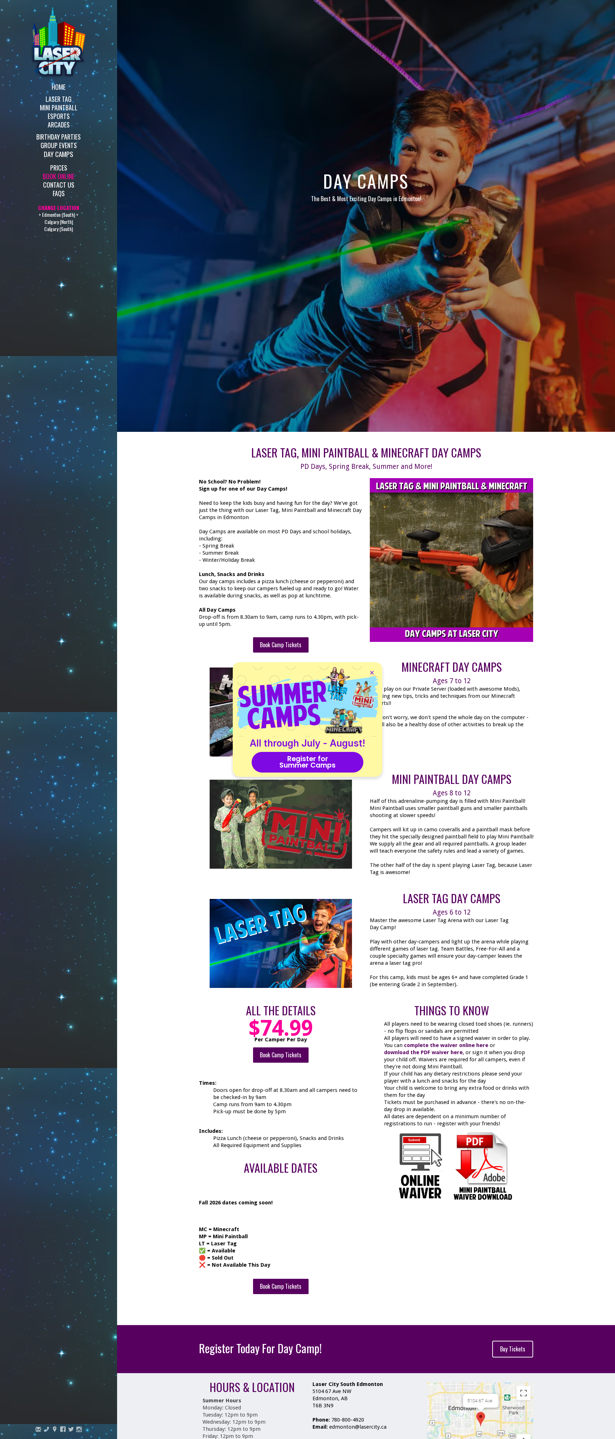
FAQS (59, 193)
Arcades (59, 124)
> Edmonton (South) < (58, 214)
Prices (58, 167)
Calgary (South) (58, 228)
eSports (59, 115)
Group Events (59, 145)
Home (58, 86)
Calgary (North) (58, 221)
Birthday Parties (58, 136)
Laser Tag (59, 98)
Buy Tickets (512, 1349)
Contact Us (58, 184)
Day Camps (58, 154)
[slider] (444, 636)
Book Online (58, 176)
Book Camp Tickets (280, 644)
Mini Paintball (59, 107)
